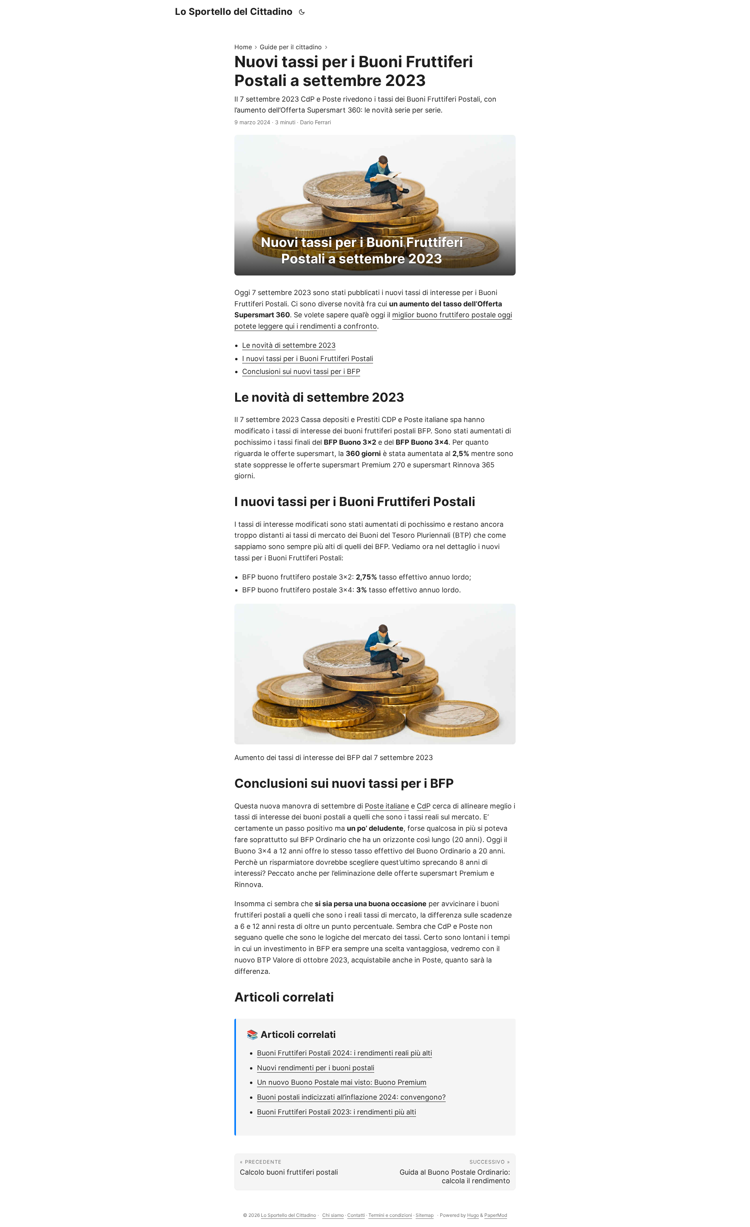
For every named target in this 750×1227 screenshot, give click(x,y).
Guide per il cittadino (291, 47)
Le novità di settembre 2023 (289, 345)
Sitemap (425, 1215)
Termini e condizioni (390, 1215)
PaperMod (495, 1215)
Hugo (473, 1215)
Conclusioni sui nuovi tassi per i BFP (301, 371)
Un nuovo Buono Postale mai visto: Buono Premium (342, 1082)
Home (243, 47)
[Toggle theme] (302, 11)
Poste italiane (387, 806)
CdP (423, 806)
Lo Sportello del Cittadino (234, 11)
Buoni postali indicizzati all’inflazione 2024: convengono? (351, 1097)
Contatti (356, 1215)
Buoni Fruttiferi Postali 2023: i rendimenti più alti (336, 1112)
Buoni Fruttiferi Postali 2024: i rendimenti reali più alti (344, 1053)
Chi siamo (333, 1215)
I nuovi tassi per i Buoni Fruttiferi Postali (307, 358)
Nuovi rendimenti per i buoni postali (315, 1068)
